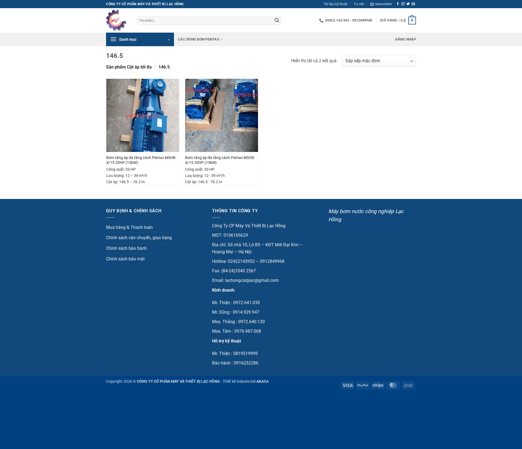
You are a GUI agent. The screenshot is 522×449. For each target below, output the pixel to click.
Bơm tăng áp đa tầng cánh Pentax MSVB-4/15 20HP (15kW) (220, 160)
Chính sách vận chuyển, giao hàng (139, 237)
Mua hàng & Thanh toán (129, 227)
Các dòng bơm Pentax (198, 39)
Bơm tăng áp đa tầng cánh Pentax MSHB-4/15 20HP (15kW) (141, 160)
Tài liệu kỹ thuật (335, 4)
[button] (381, 4)
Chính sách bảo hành (126, 248)
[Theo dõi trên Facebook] (397, 4)
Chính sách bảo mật (125, 258)
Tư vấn (359, 4)
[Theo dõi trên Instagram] (403, 4)
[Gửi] (276, 20)
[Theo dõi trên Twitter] (408, 4)
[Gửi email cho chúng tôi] (413, 4)
